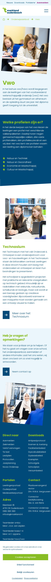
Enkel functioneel (25, 564)
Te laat (6, 451)
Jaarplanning (9, 463)
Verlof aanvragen (11, 448)
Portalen (29, 2)
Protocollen (8, 459)
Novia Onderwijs (11, 466)
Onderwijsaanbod (20, 19)
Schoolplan (33, 466)
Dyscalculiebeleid (37, 451)
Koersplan (33, 459)
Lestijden (7, 455)
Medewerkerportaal (12, 492)
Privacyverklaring (31, 578)
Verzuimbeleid (35, 470)
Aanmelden (42, 2)
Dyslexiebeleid (35, 455)
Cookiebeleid (17, 578)
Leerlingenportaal (11, 485)
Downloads (19, 2)
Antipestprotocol (36, 440)
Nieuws (10, 2)
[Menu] (44, 10)
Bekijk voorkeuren (25, 572)
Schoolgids (33, 463)
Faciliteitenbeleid (36, 448)
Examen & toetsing (37, 444)
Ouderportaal (9, 489)
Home (4, 19)
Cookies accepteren (25, 557)
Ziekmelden (8, 444)
